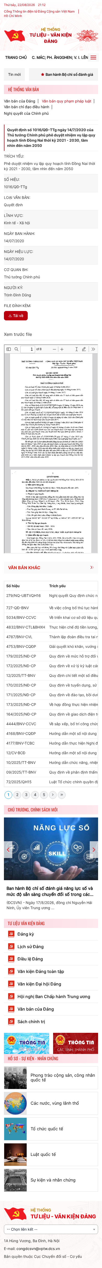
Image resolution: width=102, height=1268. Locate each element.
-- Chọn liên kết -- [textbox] (22, 1229)
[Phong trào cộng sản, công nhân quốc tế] (15, 1078)
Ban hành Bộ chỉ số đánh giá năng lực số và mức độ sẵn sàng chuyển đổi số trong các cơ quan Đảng (50, 891)
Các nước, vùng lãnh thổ (55, 1103)
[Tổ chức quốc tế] (15, 1129)
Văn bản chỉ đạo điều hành (26, 107)
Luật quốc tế (43, 1154)
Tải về (18, 315)
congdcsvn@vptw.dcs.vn (38, 1248)
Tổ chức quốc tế (47, 1128)
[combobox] (51, 1229)
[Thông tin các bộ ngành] (26, 1043)
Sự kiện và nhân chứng (53, 1180)
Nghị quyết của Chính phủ (26, 113)
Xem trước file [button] (18, 334)
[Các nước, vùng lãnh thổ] (15, 1103)
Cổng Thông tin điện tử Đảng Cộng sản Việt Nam (39, 11)
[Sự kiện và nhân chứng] (15, 1180)
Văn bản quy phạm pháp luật (66, 101)
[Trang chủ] (14, 35)
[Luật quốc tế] (15, 1154)
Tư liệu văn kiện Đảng (26, 923)
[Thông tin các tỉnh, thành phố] (75, 1043)
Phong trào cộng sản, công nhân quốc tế (63, 1077)
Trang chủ (16, 57)
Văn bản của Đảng (19, 101)
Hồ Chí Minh (13, 16)
